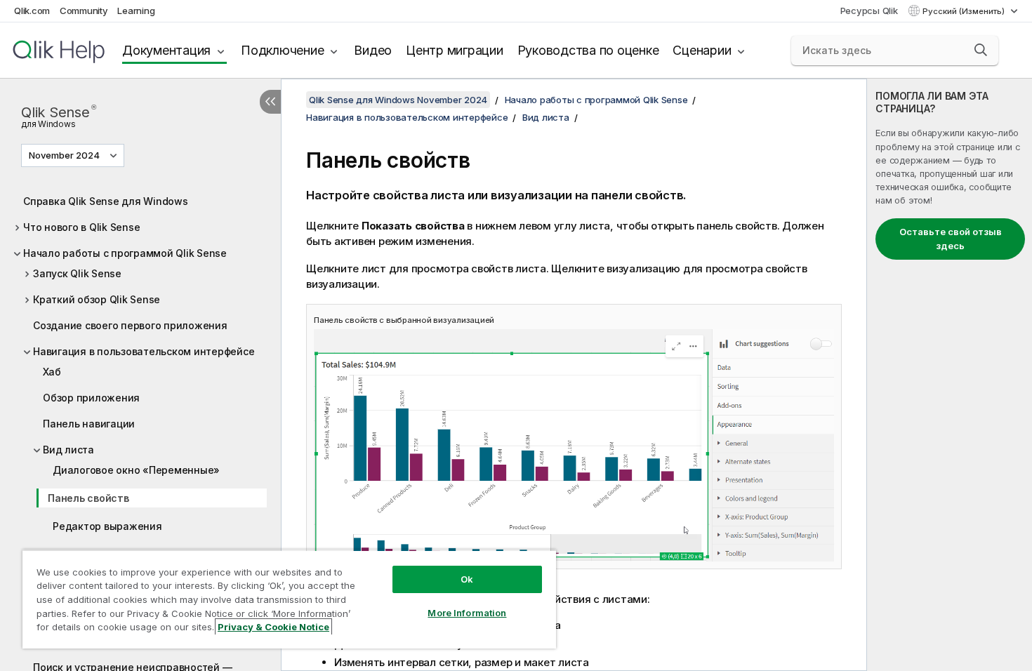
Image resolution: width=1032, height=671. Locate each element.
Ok (467, 579)
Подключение (282, 50)
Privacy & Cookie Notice (273, 626)
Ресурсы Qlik (869, 10)
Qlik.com (32, 10)
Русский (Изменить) (964, 11)
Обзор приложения (91, 398)
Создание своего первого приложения (130, 325)
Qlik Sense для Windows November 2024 (398, 99)
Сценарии (702, 50)
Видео (373, 50)
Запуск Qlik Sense (77, 273)
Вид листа (68, 450)
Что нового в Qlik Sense (81, 227)
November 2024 (64, 155)
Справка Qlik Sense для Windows (105, 201)
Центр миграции (454, 50)
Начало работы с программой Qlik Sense (125, 253)
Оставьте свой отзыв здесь (950, 238)
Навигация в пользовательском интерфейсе (143, 351)
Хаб (51, 372)
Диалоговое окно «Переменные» (136, 470)
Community (84, 10)
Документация (166, 50)
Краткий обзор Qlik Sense (96, 299)
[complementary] (949, 375)
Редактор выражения (107, 526)
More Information (467, 612)
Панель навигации (89, 424)
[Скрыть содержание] (270, 102)
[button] (980, 50)
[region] (289, 599)
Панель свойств (88, 498)
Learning (135, 10)
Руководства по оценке (588, 50)
